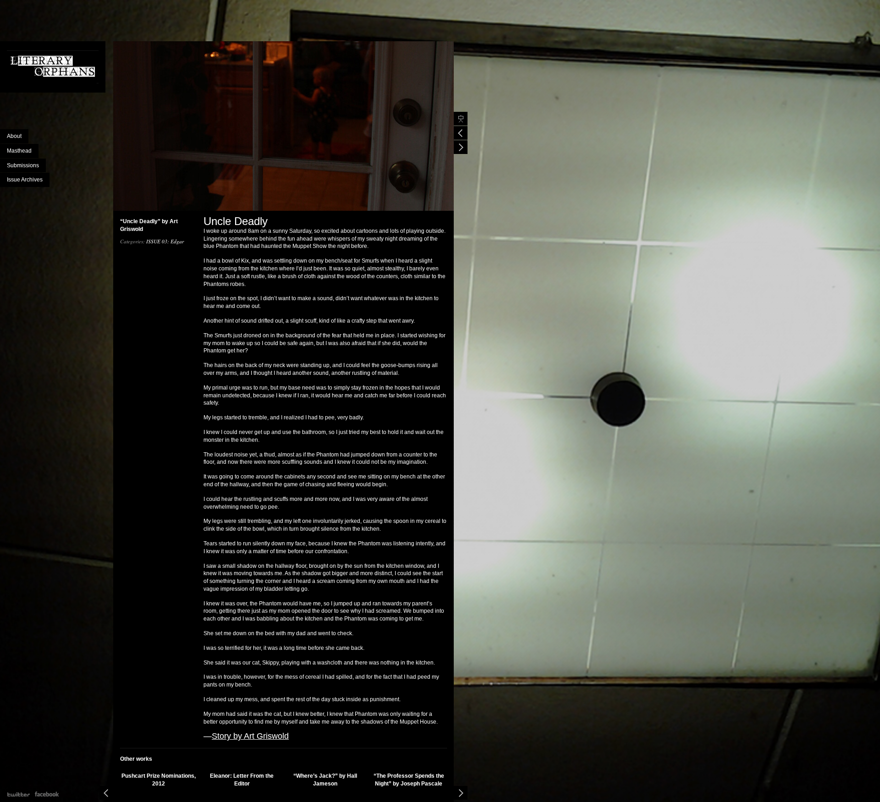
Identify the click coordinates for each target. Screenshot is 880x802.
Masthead (19, 151)
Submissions (23, 165)
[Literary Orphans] (56, 67)
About (14, 136)
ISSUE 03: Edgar (165, 241)
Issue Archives (25, 179)
